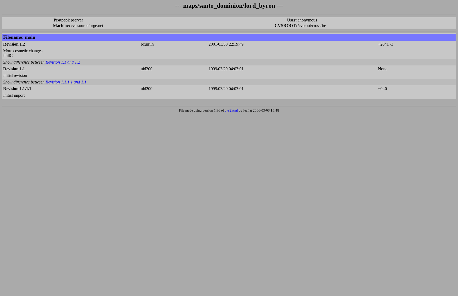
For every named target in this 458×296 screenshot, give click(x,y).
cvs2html (231, 110)
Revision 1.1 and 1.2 (63, 62)
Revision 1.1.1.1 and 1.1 (66, 82)
